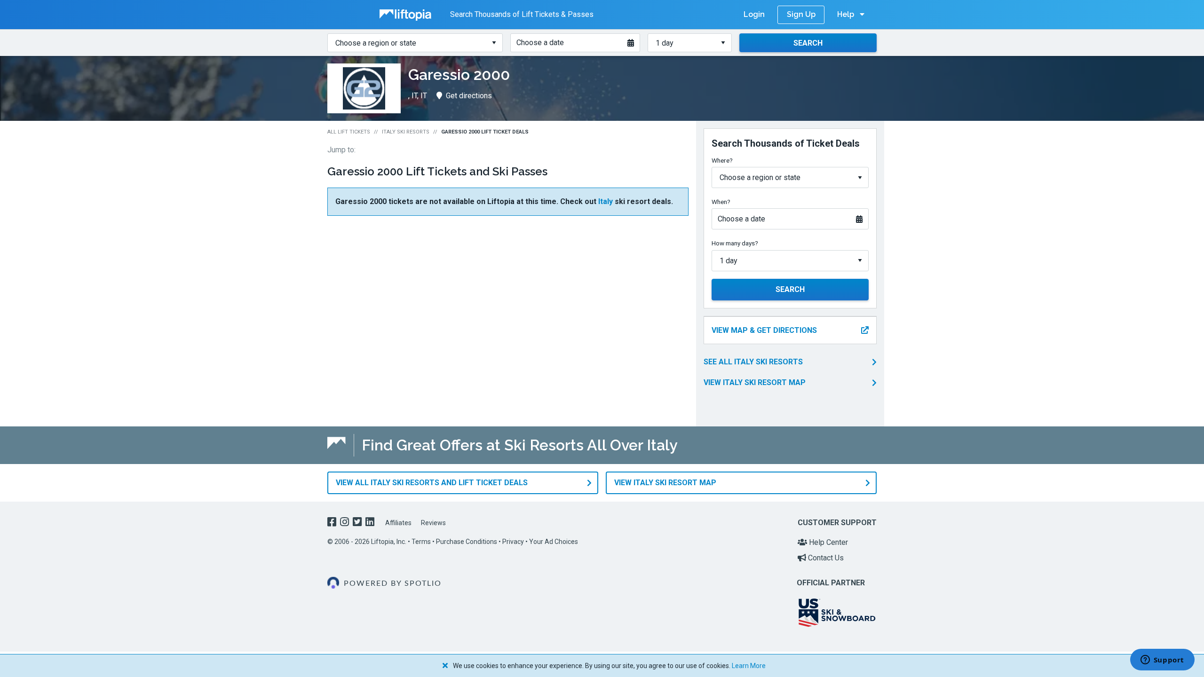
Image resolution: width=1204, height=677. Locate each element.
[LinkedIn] (370, 523)
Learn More (749, 665)
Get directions (469, 95)
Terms (421, 541)
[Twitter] (358, 523)
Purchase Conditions (466, 541)
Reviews (433, 523)
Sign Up (801, 14)
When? (721, 201)
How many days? (735, 243)
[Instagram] (345, 523)
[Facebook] (332, 523)
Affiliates (398, 523)
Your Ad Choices (553, 541)
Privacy (513, 541)
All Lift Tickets (348, 132)
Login (754, 14)
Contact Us (825, 557)
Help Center (827, 542)
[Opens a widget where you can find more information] (1162, 660)
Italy (605, 201)
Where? (722, 160)
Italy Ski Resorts (405, 132)
